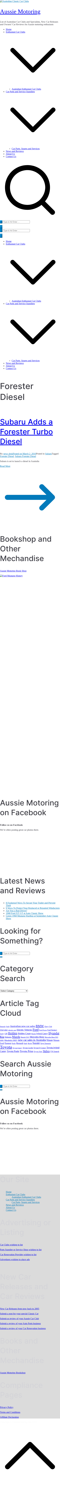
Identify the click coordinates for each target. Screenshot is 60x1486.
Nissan (49, 1040)
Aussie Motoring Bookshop (12, 1372)
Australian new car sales (22, 1026)
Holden (12, 1033)
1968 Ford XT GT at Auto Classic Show (24, 913)
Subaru (48, 453)
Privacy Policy (6, 1407)
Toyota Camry (17, 1048)
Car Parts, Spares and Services (26, 148)
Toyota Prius (26, 1051)
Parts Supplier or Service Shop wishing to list (21, 1249)
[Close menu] (1, 236)
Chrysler (4, 1030)
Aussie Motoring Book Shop (13, 571)
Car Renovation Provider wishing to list (18, 1254)
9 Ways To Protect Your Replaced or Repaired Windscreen (33, 908)
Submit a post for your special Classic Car (19, 1313)
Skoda (30, 1043)
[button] (33, 86)
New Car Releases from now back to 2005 (19, 1308)
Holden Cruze (24, 1033)
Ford (36, 1029)
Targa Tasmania (45, 1043)
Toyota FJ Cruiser (39, 1048)
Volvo (46, 1051)
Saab (25, 1043)
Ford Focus (43, 1030)
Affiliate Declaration (9, 1417)
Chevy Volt (48, 1026)
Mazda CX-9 (25, 1037)
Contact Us (11, 156)
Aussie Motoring (20, 11)
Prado (14, 1043)
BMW (40, 1026)
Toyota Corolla (28, 1048)
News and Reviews (15, 151)
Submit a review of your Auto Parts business (20, 1323)
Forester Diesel (7, 456)
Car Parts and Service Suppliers (20, 303)
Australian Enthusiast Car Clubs (26, 89)
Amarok (3, 1026)
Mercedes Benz (37, 1037)
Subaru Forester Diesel (25, 456)
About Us (10, 154)
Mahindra (8, 1037)
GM (6, 1034)
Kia (2, 1036)
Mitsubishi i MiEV (10, 1040)
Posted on (24, 453)
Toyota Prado (13, 1051)
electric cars (12, 1030)
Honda (33, 1034)
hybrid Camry (42, 1034)
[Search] (1, 221)
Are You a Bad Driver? (16, 910)
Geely (2, 1034)
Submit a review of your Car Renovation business (23, 1328)
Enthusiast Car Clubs (15, 244)
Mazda (16, 1036)
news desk (8, 453)
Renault (19, 1043)
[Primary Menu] (1, 227)
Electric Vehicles (24, 1030)
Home (9, 29)
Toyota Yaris (38, 1051)
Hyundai (53, 1033)
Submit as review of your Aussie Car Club (19, 1318)
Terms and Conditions (10, 1412)
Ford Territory (52, 1030)
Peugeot (8, 1043)
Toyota (6, 1047)
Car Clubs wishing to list (11, 1244)
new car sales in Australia (32, 1039)
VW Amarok (54, 1051)
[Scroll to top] (30, 1484)
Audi (7, 1026)
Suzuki (36, 1043)
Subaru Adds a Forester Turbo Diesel (26, 431)
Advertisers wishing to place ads (15, 1259)
